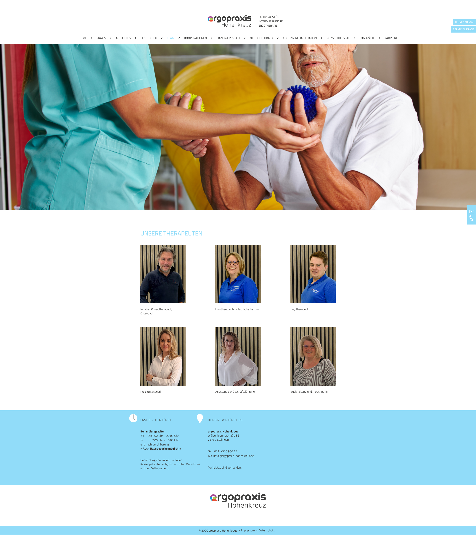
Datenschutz (267, 530)
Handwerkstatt (228, 38)
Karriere (391, 38)
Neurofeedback (261, 38)
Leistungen (149, 38)
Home (82, 38)
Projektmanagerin (151, 391)
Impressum (248, 530)
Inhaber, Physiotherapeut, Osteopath (156, 311)
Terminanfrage (463, 29)
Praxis (101, 38)
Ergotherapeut (299, 309)
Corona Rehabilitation (300, 38)
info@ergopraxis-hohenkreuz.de (234, 455)
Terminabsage (464, 22)
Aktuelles (123, 38)
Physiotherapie (338, 38)
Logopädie (367, 38)
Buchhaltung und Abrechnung (309, 391)
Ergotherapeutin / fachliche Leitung (237, 309)
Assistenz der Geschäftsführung (235, 391)
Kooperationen (195, 38)
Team (170, 38)
